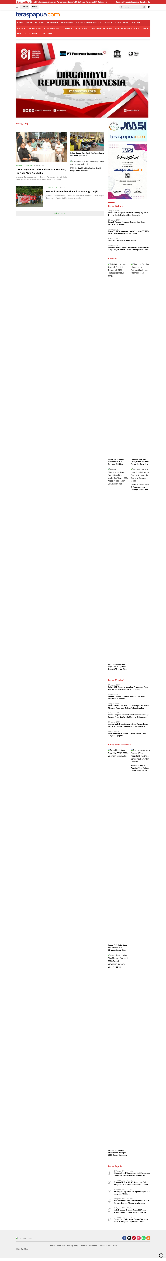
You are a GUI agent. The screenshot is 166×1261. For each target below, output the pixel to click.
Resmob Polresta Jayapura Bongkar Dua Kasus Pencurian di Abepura (118, 2)
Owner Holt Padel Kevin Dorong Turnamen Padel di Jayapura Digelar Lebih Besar (131, 1220)
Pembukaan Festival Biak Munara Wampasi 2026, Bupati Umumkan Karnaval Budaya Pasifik (117, 1152)
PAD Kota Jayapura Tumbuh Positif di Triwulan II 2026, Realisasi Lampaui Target (116, 461)
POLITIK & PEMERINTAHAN (88, 23)
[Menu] (17, 7)
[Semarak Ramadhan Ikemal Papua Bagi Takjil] (29, 196)
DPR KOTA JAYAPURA (24, 165)
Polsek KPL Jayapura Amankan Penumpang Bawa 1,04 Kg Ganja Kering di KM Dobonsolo (40, 2)
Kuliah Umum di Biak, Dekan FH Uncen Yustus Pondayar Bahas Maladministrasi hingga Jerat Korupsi (130, 1211)
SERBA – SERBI (122, 23)
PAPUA (29, 23)
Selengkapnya (59, 213)
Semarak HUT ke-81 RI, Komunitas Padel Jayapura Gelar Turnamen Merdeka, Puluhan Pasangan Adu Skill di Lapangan (132, 1183)
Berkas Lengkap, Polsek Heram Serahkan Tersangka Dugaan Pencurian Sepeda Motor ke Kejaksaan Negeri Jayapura (128, 716)
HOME (20, 23)
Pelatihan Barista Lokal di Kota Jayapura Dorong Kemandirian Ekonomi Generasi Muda (140, 487)
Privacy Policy (72, 1246)
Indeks (34, 7)
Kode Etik (61, 1246)
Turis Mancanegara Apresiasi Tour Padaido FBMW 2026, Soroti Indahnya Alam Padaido (140, 768)
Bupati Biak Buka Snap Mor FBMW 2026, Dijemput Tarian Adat (117, 947)
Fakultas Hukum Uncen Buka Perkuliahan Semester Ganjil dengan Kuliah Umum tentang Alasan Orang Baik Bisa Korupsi (128, 248)
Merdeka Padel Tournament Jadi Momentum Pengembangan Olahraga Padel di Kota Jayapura (132, 1174)
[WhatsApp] (143, 1238)
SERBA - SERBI (51, 188)
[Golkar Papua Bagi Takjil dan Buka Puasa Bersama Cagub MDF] (87, 141)
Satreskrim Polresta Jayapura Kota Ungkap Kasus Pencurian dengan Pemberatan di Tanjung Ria (128, 725)
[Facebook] (124, 1238)
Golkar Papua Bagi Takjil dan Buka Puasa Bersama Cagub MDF (87, 154)
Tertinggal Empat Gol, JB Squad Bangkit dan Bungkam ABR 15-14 (132, 1193)
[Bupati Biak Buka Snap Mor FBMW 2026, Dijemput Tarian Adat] (118, 846)
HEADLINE (47, 34)
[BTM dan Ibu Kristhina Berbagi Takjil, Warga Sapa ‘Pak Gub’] (87, 163)
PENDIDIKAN (67, 23)
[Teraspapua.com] (38, 15)
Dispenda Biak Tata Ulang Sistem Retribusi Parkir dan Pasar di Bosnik (140, 461)
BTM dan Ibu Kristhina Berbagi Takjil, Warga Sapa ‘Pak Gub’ (85, 169)
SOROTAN (21, 34)
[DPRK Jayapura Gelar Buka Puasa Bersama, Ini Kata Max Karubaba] (41, 147)
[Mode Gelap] (149, 7)
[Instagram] (139, 1238)
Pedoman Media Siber (108, 1246)
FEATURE (108, 23)
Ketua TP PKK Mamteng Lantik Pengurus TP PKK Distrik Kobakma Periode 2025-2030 (128, 232)
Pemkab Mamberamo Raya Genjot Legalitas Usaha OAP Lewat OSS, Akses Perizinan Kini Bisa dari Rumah (117, 667)
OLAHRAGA (52, 23)
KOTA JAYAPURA (51, 28)
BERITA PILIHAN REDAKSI (127, 28)
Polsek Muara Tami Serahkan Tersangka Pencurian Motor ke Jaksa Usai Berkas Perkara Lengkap (128, 707)
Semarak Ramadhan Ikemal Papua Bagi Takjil (72, 191)
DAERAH (21, 28)
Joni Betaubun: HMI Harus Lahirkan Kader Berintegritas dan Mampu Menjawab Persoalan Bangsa (131, 1202)
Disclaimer (93, 1246)
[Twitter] (129, 1238)
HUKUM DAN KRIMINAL (101, 28)
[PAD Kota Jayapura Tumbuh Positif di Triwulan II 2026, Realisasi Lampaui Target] (118, 360)
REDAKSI (136, 23)
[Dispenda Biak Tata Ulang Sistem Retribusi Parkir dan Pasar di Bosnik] (140, 360)
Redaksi (25, 7)
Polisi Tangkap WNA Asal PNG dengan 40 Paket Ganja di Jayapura (127, 734)
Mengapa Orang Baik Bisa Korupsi (122, 240)
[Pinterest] (134, 1238)
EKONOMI (39, 23)
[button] (144, 7)
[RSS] (148, 1238)
